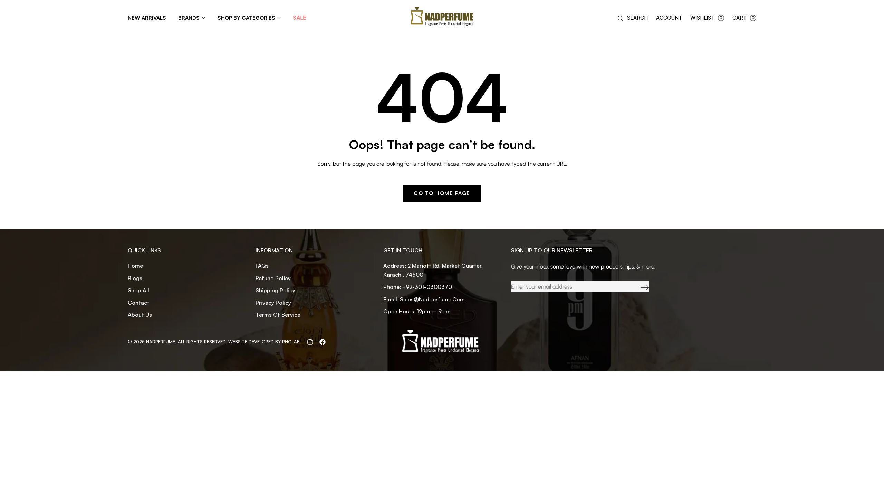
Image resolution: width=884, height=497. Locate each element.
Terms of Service (278, 314)
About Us (140, 314)
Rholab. (291, 341)
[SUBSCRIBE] (639, 287)
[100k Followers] (310, 341)
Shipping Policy (275, 290)
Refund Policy (273, 278)
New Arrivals (147, 17)
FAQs (262, 265)
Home (135, 265)
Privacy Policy (273, 302)
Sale (299, 17)
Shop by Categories (246, 17)
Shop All (138, 290)
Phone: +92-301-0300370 (417, 286)
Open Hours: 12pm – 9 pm (417, 311)
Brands (189, 17)
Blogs (135, 278)
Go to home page (442, 193)
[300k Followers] (322, 341)
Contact (139, 302)
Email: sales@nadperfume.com (424, 299)
